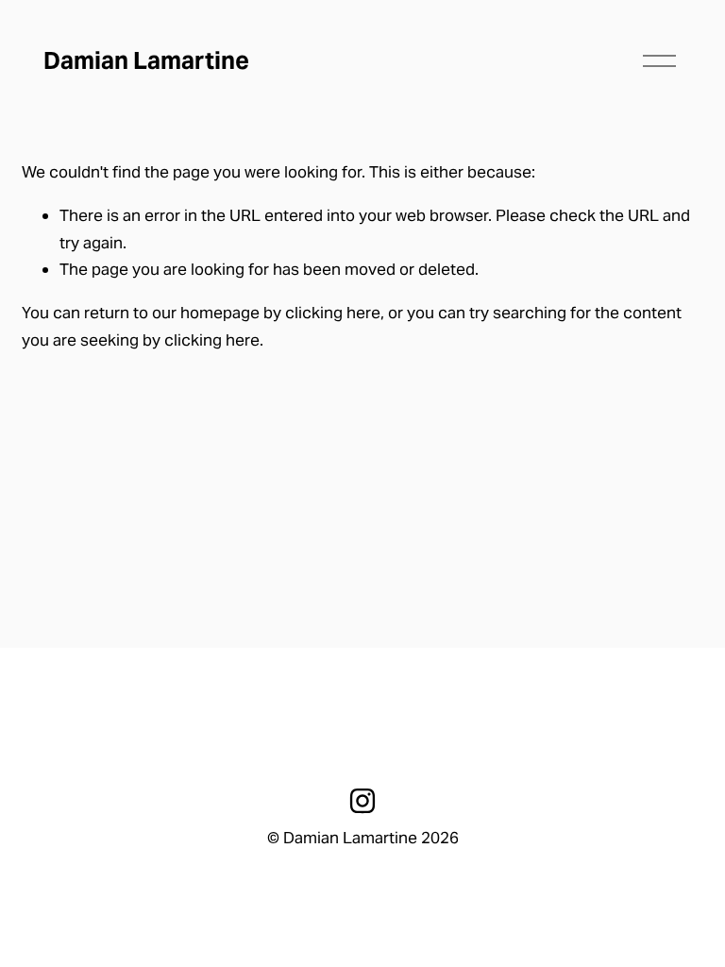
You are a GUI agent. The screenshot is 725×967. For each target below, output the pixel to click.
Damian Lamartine (146, 60)
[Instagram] (362, 801)
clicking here (332, 312)
